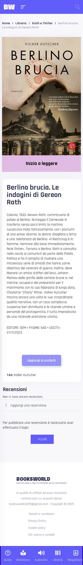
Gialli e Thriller (42, 23)
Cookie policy (36, 527)
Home (6, 23)
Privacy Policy (37, 521)
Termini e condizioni (41, 514)
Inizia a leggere (41, 163)
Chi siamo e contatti (41, 534)
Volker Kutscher (25, 375)
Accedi (42, 439)
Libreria (21, 23)
